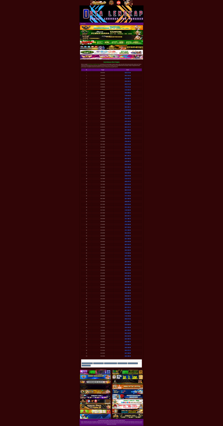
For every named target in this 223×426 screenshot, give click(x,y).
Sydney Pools (94, 422)
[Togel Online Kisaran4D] (111, 42)
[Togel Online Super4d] (111, 37)
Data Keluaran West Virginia (111, 62)
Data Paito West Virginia (122, 363)
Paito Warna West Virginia (98, 363)
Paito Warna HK (90, 421)
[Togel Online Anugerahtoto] (127, 391)
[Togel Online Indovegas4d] (127, 416)
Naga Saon (99, 421)
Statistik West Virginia (86, 365)
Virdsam (82, 421)
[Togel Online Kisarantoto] (111, 47)
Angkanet (90, 422)
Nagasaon (95, 421)
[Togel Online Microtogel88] (95, 372)
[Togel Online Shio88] (127, 411)
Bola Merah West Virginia (132, 363)
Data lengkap (83, 23)
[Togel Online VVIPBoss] (111, 27)
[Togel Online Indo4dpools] (95, 416)
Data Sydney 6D (131, 421)
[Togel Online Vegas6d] (95, 386)
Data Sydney (122, 421)
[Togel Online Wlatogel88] (95, 401)
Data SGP (118, 421)
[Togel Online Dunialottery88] (127, 386)
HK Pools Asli (114, 424)
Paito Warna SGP (110, 421)
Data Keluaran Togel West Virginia (94, 64)
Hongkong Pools (100, 422)
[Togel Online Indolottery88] (127, 396)
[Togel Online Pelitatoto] (111, 52)
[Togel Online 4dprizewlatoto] (95, 406)
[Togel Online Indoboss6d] (127, 372)
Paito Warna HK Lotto (121, 422)
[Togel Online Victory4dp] (95, 377)
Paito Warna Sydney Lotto (113, 422)
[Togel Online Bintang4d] (95, 396)
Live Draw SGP (86, 422)
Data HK (115, 421)
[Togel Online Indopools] (127, 406)
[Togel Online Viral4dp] (111, 57)
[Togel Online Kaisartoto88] (95, 411)
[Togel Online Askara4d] (95, 391)
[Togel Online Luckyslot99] (127, 377)
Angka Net (85, 421)
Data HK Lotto (128, 422)
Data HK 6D (126, 421)
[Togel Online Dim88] (111, 32)
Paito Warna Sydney (104, 421)
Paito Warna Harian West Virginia (111, 363)
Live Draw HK (136, 421)
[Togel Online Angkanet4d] (127, 401)
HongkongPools (106, 422)
